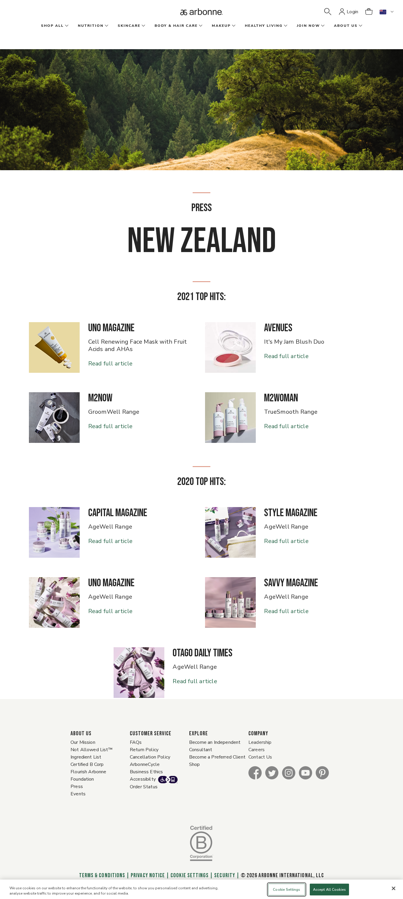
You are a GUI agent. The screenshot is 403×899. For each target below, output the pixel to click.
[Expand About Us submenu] (360, 26)
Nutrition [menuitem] (91, 25)
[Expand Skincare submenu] (142, 26)
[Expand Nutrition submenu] (106, 26)
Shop (194, 764)
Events (78, 794)
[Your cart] (368, 11)
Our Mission (83, 742)
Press (77, 786)
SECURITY (224, 875)
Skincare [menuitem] (129, 25)
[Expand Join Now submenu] (322, 26)
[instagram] (288, 772)
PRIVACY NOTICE (148, 875)
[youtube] (305, 772)
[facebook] (255, 772)
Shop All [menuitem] (52, 25)
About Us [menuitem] (346, 25)
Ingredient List (86, 757)
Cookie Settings (190, 875)
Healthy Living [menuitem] (264, 25)
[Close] (393, 888)
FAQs (136, 742)
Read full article (110, 363)
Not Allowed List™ (92, 749)
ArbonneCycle (145, 764)
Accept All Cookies (329, 889)
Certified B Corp (87, 764)
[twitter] (272, 772)
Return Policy (144, 749)
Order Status (144, 787)
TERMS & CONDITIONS (102, 875)
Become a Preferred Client (217, 757)
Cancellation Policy (150, 757)
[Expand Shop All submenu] (66, 26)
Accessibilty (143, 779)
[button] (327, 11)
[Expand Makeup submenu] (233, 26)
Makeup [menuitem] (221, 25)
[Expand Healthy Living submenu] (285, 26)
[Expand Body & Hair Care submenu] (200, 26)
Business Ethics (146, 772)
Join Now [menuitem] (308, 25)
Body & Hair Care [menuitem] (176, 25)
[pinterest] (322, 772)
